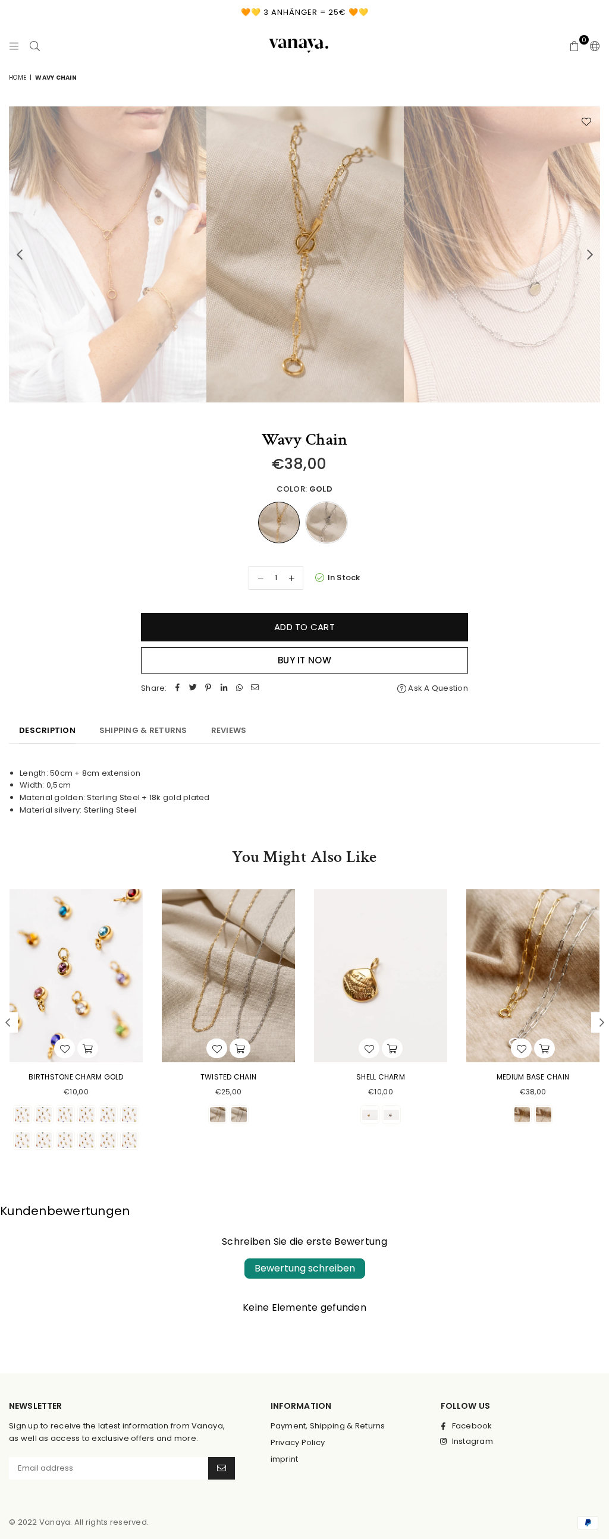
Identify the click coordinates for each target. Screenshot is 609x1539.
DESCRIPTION (47, 730)
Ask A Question (437, 688)
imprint (285, 1459)
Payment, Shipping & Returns (328, 1425)
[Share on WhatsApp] (239, 688)
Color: (304, 489)
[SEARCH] (34, 46)
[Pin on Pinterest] (208, 688)
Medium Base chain (533, 1077)
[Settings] (592, 46)
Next (589, 254)
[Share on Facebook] (178, 688)
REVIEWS (229, 730)
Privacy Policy (298, 1442)
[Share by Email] (255, 688)
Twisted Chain (228, 1077)
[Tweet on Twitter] (193, 688)
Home (17, 77)
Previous (19, 254)
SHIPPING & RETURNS (143, 730)
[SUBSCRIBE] (221, 1468)
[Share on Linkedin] (224, 688)
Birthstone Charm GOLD (76, 1077)
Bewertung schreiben (305, 1268)
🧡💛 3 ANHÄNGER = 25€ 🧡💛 (305, 12)
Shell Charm (380, 1077)
